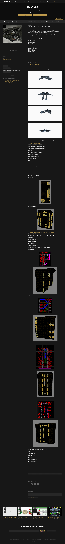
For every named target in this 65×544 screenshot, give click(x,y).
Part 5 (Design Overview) (33, 64)
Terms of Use (28, 539)
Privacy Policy (34, 539)
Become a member (23, 528)
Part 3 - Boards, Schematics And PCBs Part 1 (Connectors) (41, 232)
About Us (10, 539)
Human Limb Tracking (38, 517)
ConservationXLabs (6, 71)
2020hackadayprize (16, 70)
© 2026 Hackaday (32, 541)
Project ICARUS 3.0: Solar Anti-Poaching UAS (13, 517)
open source (9, 70)
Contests (21, 1)
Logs (47, 21)
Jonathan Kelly (37, 518)
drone (4, 70)
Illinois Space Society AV (53, 518)
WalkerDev (33, 12)
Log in (60, 1)
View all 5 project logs (45, 474)
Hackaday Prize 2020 (4, 26)
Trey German (21, 518)
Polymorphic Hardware (23, 517)
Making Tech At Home (9, 81)
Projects (12, 1)
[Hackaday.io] (6, 1)
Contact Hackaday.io (16, 539)
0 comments (40, 65)
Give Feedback (23, 539)
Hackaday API (39, 539)
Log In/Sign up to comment (33, 497)
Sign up (55, 1)
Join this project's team (7, 59)
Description (30, 21)
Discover (16, 1)
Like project (40, 15)
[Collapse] (34, 62)
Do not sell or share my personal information (49, 539)
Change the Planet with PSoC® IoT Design (12, 80)
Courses (25, 1)
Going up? (32, 537)
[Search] (48, 2)
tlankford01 (7, 518)
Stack (29, 1)
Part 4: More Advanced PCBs (34, 143)
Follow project (25, 15)
